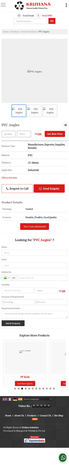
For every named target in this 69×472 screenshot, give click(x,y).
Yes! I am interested (34, 226)
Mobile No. (7, 272)
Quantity (5, 284)
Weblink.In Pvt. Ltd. (36, 430)
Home (6, 31)
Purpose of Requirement (13, 297)
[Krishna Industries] (32, 6)
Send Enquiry (51, 188)
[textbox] (31, 21)
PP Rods (25, 376)
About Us (19, 415)
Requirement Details (11, 308)
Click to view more (9, 177)
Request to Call (18, 188)
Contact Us (45, 415)
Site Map (58, 415)
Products (15, 31)
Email (4, 259)
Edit (39, 134)
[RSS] (35, 418)
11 (50, 389)
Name (4, 247)
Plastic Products (29, 31)
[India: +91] (6, 278)
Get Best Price (55, 133)
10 (47, 389)
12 (54, 389)
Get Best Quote (25, 383)
